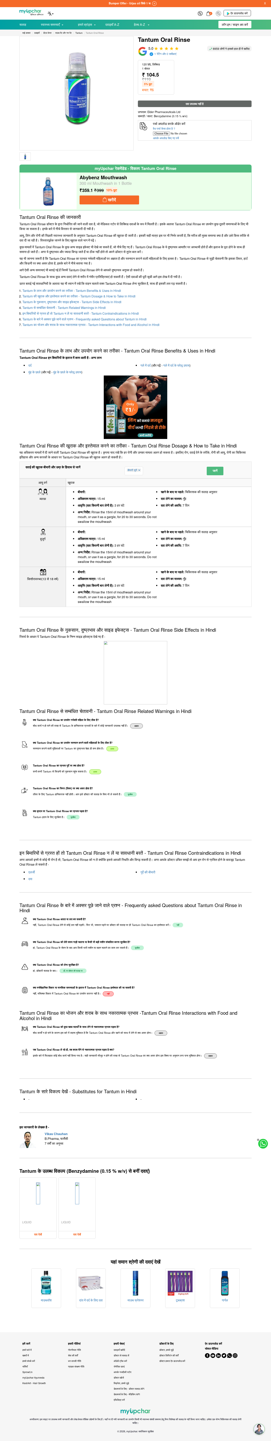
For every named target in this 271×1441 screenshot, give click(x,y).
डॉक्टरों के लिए (166, 1343)
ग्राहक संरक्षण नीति (76, 1366)
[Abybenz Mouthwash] (49, 191)
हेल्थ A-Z (140, 24)
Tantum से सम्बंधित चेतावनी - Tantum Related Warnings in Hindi (64, 307)
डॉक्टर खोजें (119, 1377)
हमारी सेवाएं (119, 1343)
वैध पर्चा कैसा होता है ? (164, 128)
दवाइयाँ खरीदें (119, 1349)
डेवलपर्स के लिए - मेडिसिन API (127, 1394)
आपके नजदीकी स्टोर (122, 1372)
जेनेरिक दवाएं (119, 1366)
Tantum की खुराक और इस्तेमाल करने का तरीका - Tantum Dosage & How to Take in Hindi (79, 296)
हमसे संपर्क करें (28, 1360)
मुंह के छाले (34, 372)
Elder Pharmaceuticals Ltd (163, 112)
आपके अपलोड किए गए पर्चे (166, 138)
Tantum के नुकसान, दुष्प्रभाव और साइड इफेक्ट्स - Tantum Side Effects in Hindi (71, 302)
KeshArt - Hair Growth (34, 1383)
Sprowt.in (27, 1372)
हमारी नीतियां (74, 1343)
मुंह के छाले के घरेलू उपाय (67, 372)
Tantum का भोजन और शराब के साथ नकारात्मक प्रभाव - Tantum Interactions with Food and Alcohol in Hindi (91, 324)
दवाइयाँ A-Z (112, 24)
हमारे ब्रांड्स (85, 24)
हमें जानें (26, 1343)
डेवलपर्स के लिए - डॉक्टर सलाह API (129, 1388)
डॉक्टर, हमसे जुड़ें (166, 1349)
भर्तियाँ (25, 1366)
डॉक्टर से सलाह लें (121, 1355)
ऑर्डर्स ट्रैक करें (120, 1360)
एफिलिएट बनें (119, 1399)
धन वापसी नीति (74, 1360)
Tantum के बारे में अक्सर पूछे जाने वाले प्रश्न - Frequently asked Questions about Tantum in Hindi (84, 319)
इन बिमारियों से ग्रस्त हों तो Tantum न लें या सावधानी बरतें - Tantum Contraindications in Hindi (80, 313)
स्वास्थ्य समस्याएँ (50, 24)
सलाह (22, 24)
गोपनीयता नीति (74, 1349)
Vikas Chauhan (56, 1134)
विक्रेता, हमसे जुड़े (121, 1383)
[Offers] (200, 13)
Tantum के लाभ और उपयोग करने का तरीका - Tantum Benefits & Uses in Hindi (71, 290)
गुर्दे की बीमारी (147, 872)
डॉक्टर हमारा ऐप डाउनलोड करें (172, 1360)
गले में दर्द (145, 365)
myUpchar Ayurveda (33, 1377)
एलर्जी (31, 872)
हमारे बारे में (27, 1349)
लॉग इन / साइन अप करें (235, 24)
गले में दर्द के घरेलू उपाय (176, 365)
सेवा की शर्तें (73, 1355)
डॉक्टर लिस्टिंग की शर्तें (169, 1355)
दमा (30, 879)
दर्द (30, 365)
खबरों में (25, 1355)
